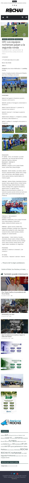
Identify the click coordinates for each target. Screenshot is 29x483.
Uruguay (3, 457)
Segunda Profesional (8, 456)
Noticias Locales (18, 39)
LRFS (25, 444)
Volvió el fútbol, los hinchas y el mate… (14, 269)
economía (25, 438)
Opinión (12, 446)
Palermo (4, 53)
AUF (6, 435)
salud (25, 453)
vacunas (7, 457)
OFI (22, 51)
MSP (6, 446)
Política (4, 449)
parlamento (18, 446)
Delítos (13, 438)
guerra (10, 444)
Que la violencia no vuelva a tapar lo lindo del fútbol (13, 335)
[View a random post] (26, 17)
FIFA (7, 441)
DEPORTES (19, 438)
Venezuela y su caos (8, 314)
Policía (25, 446)
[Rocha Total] (3, 17)
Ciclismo (20, 435)
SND (22, 455)
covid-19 (8, 438)
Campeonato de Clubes (7, 51)
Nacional (19, 51)
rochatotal (16, 452)
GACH (24, 441)
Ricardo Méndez (17, 50)
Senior (20, 455)
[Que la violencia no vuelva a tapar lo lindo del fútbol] (14, 320)
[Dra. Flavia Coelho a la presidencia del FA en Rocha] (14, 277)
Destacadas (11, 39)
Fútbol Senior (20, 441)
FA (5, 441)
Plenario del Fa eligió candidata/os (13, 263)
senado (16, 455)
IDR (13, 444)
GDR (2, 444)
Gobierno (6, 444)
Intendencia (18, 444)
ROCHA (24, 449)
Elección (3, 441)
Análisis (2, 435)
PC (22, 446)
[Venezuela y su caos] (14, 299)
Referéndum (17, 449)
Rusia (22, 453)
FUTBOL (13, 441)
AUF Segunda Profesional (13, 435)
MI (3, 446)
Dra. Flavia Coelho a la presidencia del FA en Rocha (14, 293)
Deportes (5, 39)
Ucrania (25, 455)
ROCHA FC (6, 452)
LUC (2, 446)
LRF (22, 444)
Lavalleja (14, 51)
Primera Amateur (10, 449)
